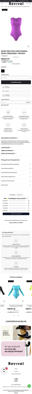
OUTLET (5, 6)
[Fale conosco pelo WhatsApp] (29, 386)
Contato (16, 371)
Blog (16, 368)
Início (2, 6)
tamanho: (4, 67)
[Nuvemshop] (16, 384)
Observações (5, 74)
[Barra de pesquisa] (27, 3)
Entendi (16, 392)
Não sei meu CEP (5, 105)
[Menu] (2, 3)
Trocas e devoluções (16, 373)
